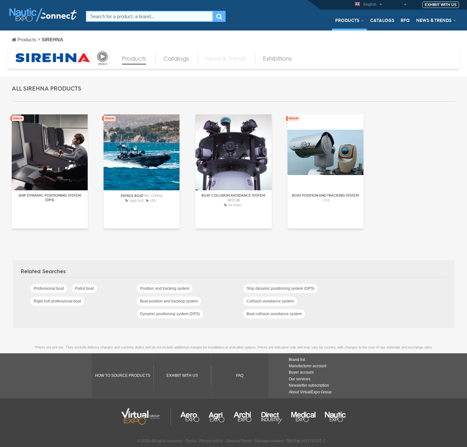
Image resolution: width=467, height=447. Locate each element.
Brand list (297, 359)
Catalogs (382, 20)
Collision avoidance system (270, 301)
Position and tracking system (164, 288)
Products (347, 20)
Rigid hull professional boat (57, 301)
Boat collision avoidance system (274, 314)
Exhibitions (277, 58)
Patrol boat (84, 288)
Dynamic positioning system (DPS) (170, 314)
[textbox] (149, 16)
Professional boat (49, 288)
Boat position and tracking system (169, 301)
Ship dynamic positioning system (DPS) (281, 288)
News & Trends (433, 20)
